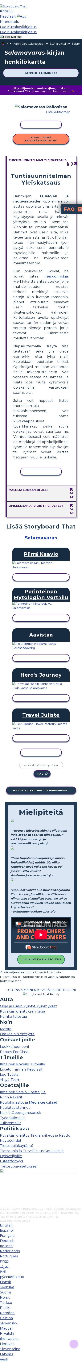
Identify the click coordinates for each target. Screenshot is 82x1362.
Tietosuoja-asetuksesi (18, 1166)
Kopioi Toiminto (41, 73)
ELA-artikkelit (59, 43)
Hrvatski (7, 1333)
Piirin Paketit (11, 1097)
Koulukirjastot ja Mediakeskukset (28, 1102)
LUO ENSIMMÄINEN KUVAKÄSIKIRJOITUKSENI (41, 990)
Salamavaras (41, 538)
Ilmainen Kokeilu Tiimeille (22, 1064)
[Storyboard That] (13, 6)
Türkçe (6, 1303)
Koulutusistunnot (15, 1107)
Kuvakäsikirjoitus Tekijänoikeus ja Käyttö (35, 1135)
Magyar (6, 1328)
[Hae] (22, 16)
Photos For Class (14, 1052)
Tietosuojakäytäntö (16, 1146)
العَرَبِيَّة (4, 1266)
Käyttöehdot (10, 1140)
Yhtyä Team (10, 1080)
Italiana (6, 1246)
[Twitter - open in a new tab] (2, 1198)
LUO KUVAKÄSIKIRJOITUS (41, 959)
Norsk (5, 1297)
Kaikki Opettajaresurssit (28, 43)
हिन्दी (3, 1272)
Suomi (5, 1292)
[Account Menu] (11, 37)
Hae (40, 773)
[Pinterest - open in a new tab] (2, 1204)
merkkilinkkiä (56, 276)
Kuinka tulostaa (13, 1016)
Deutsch (7, 1241)
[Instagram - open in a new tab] (2, 1191)
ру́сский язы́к (12, 1277)
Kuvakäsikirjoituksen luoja (22, 1011)
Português (9, 1256)
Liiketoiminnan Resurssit (21, 1069)
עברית (4, 1261)
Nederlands (10, 1251)
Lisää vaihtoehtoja (58, 112)
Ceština (6, 1318)
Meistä (5, 1029)
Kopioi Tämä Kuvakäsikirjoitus (41, 139)
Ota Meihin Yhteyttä (17, 1034)
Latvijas (6, 1354)
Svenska (7, 1287)
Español (7, 1230)
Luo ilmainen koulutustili (52, 91)
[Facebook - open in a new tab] (2, 1185)
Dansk (5, 1282)
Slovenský (8, 1323)
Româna (7, 1313)
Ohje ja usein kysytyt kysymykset (28, 1006)
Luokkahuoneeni (14, 1047)
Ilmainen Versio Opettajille (23, 1092)
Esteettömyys (11, 1161)
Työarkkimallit (12, 1118)
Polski (5, 1308)
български (9, 1339)
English (6, 1225)
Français (7, 1236)
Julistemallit (10, 1123)
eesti (4, 1359)
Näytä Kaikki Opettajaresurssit (41, 790)
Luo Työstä (9, 1074)
